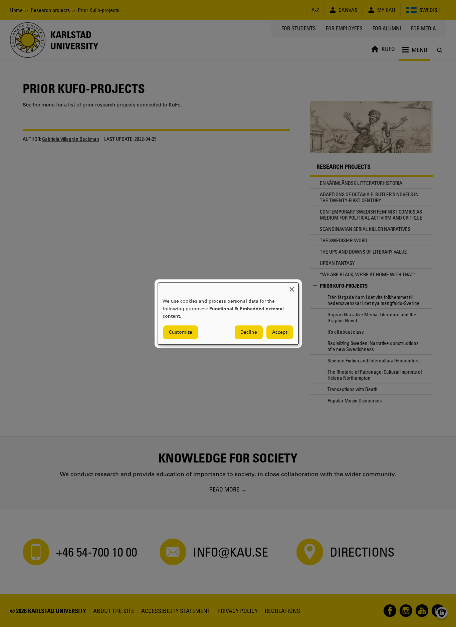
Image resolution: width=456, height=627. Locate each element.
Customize (180, 332)
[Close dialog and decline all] (291, 287)
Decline (248, 332)
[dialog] (228, 313)
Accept (279, 332)
